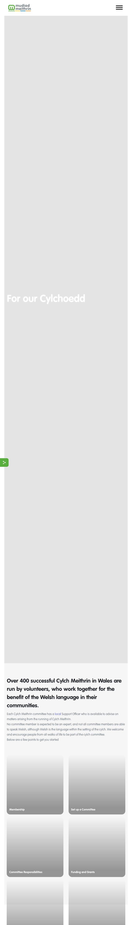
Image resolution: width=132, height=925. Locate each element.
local (58, 714)
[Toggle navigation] (119, 8)
